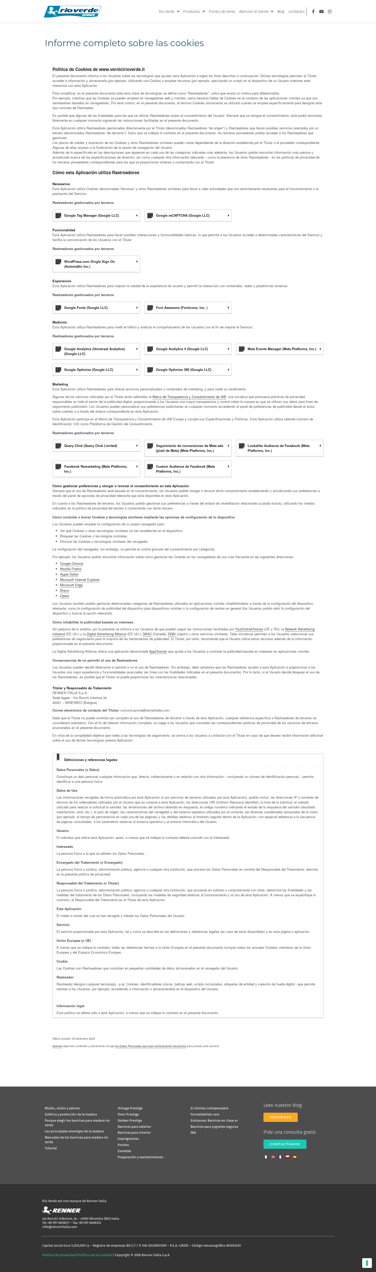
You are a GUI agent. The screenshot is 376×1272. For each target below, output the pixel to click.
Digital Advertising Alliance (106, 633)
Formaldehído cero (205, 1114)
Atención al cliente (254, 11)
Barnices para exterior (134, 1127)
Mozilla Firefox (71, 568)
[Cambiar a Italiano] (267, 1155)
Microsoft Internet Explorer (79, 579)
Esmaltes (124, 1151)
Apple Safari (69, 574)
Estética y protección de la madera (71, 1114)
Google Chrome (71, 563)
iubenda (57, 1046)
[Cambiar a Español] (296, 1155)
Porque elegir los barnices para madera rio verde (77, 1123)
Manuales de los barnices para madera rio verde (76, 1139)
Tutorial (51, 1148)
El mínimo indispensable (209, 1108)
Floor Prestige (128, 1114)
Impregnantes (128, 1139)
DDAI (172, 633)
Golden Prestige (130, 1120)
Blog (280, 11)
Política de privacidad (58, 1255)
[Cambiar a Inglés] (274, 1155)
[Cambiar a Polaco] (288, 1155)
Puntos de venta (222, 11)
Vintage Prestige (130, 1108)
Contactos (297, 11)
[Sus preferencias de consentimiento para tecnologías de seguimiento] (367, 1263)
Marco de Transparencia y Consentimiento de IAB (189, 396)
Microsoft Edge (71, 584)
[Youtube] (321, 11)
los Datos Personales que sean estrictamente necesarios (150, 1046)
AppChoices (158, 651)
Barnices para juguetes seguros (214, 1127)
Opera (64, 595)
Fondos (123, 1145)
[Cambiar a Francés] (281, 1155)
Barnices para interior (134, 1132)
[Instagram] (330, 11)
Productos (191, 11)
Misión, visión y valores (62, 1108)
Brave (64, 590)
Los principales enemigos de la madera (74, 1131)
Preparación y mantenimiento (140, 1157)
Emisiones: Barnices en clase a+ (214, 1120)
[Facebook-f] (313, 11)
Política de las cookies (95, 1255)
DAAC (147, 633)
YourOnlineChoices (249, 629)
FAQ (193, 1132)
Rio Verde (166, 11)
